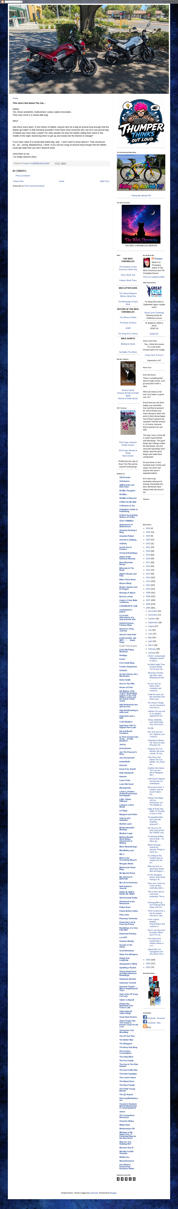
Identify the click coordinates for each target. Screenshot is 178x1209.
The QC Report (126, 1095)
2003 (148, 963)
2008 (148, 596)
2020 (148, 551)
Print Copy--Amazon (128, 442)
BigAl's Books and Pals (128, 575)
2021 (148, 547)
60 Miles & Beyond (127, 498)
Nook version (128, 456)
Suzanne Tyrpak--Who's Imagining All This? (128, 988)
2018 (148, 559)
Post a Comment (23, 176)
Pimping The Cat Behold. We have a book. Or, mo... (156, 751)
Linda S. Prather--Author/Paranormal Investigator (128, 794)
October (151, 619)
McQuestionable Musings (126, 829)
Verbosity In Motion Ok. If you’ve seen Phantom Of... (156, 742)
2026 (148, 528)
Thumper (158, 259)
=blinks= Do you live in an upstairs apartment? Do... (156, 713)
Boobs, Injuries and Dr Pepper (128, 588)
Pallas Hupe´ (125, 907)
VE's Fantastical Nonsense (126, 1116)
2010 (148, 589)
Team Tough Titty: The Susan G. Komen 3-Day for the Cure (128, 1024)
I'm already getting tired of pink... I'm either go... (156, 838)
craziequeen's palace (125, 611)
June (150, 634)
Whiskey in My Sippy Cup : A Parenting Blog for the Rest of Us (127, 1135)
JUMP (128, 328)
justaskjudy (124, 762)
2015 (148, 570)
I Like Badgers (126, 722)
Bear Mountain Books (126, 563)
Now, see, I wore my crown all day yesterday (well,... (156, 885)
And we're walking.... (128, 540)
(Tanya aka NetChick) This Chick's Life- (126, 1006)
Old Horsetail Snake (128, 898)
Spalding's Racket (127, 968)
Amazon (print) (128, 390)
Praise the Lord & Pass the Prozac (127, 923)
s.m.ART (123, 937)
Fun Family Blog (126, 663)
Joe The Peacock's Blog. (128, 753)
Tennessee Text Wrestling (126, 1031)
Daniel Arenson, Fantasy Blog (126, 624)
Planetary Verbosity (128, 918)
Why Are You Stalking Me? (125, 1143)
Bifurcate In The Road (126, 569)
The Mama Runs (126, 1081)
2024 (148, 536)
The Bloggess (125, 1044)
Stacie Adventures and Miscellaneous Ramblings (128, 973)
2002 (148, 967)
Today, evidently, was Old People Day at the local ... (156, 722)
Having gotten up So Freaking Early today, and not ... (156, 904)
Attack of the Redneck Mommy (127, 558)
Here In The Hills (126, 684)
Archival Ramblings (128, 553)
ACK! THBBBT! (126, 521)
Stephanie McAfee (127, 979)
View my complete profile (154, 277)
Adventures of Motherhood (125, 526)
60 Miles (123, 494)
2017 (148, 562)
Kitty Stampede (126, 773)
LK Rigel (123, 811)
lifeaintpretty (125, 788)
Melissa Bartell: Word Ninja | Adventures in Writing (126, 840)
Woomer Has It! (126, 1148)
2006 (148, 604)
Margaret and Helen (128, 814)
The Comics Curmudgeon (125, 1052)
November (153, 615)
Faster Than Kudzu (128, 646)
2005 (148, 608)
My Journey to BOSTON (125, 878)
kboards (123, 765)
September (153, 622)
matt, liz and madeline (124, 819)
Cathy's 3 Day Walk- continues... (128, 601)
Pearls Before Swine (128, 911)
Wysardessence (126, 1161)
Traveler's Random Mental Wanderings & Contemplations (128, 1106)
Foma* (122, 659)
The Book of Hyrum (128, 323)
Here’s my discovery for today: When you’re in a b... (156, 932)
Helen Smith (125, 680)
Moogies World (126, 864)
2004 (148, 960)
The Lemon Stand (127, 1078)
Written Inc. (124, 1157)
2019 (148, 555)
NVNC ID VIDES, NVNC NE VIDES (127, 893)
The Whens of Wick (128, 317)
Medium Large (125, 833)
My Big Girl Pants (127, 873)
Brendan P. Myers (127, 593)
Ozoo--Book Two (128, 275)
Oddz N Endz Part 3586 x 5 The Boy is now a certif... (156, 811)
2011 (148, 585)
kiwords (123, 777)
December (153, 611)
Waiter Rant (124, 1125)
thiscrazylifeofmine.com (128, 1099)
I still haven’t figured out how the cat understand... (156, 781)
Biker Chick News (127, 580)
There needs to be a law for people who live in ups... (156, 913)
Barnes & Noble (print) (128, 398)
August (151, 626)
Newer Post (18, 181)
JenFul (122, 745)
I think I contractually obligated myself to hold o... (156, 658)
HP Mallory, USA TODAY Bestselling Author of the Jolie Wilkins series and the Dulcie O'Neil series (128, 696)
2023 (148, 540)
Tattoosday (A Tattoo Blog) (125, 1012)
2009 (148, 593)
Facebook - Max (154, 1023)
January (152, 653)
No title (151, 728)
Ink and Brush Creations (125, 732)
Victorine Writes (126, 1121)
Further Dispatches (128, 667)
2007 (148, 600)
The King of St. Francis (128, 334)
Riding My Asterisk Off (141, 196)
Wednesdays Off (127, 1129)
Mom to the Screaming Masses (128, 859)
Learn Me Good (126, 784)
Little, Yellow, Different (125, 800)
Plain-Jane (124, 915)
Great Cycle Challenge (154, 313)
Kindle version (128, 445)
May (150, 638)
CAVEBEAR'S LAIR (128, 606)
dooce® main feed (127, 634)
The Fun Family (126, 1061)
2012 (148, 581)
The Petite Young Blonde (127, 1090)
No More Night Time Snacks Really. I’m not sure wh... (156, 666)
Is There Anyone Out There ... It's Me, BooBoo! (128, 739)
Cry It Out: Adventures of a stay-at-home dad (127, 617)
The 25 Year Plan (127, 1036)
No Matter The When (128, 352)
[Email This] (56, 163)
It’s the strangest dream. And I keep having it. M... (156, 877)
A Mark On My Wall (127, 502)
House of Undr (126, 687)
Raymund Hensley (127, 934)
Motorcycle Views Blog (127, 868)
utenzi (122, 1112)
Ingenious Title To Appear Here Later (127, 726)
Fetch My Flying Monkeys (126, 651)
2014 (148, 574)
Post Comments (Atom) (34, 186)
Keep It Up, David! (127, 769)
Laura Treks (124, 780)
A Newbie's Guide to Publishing (128, 510)
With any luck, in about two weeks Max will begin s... (156, 868)
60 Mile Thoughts (127, 491)
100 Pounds (124, 477)
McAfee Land (125, 824)
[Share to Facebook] (63, 163)
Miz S (121, 854)
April (150, 641)
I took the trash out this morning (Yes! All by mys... (156, 696)
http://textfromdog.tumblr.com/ (128, 711)
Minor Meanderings (128, 847)
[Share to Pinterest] (65, 163)
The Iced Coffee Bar (128, 1070)
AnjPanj (123, 544)
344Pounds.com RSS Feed (126, 486)
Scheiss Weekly (126, 941)
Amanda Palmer (126, 536)
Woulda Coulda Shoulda (126, 1152)
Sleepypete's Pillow (128, 964)
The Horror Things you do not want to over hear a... (156, 705)
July (150, 630)
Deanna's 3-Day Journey (126, 630)
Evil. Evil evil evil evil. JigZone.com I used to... (156, 734)
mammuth (94, 1193)
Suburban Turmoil (127, 983)
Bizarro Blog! (125, 583)
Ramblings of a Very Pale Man (128, 929)
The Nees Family (127, 1085)
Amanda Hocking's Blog (128, 531)
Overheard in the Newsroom (127, 903)
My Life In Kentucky (128, 883)
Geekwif (123, 670)
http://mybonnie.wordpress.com (128, 706)
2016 (148, 566)
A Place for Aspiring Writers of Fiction (128, 516)
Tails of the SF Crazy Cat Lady (128, 995)
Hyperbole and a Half (127, 717)
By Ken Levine (126, 597)
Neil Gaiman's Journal (125, 887)
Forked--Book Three (128, 280)
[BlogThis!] (58, 163)
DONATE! (154, 334)
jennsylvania (125, 748)
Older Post (104, 181)
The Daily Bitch (126, 1057)
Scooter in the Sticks (125, 946)
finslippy (123, 655)
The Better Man (126, 1040)
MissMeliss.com (126, 850)
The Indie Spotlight (128, 1074)
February (152, 649)
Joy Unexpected (126, 758)
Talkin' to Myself (126, 1000)
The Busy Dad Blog (128, 1047)
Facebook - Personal (156, 1018)
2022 (148, 544)
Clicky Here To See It (154, 355)
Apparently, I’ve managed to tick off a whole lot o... (156, 951)
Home (61, 181)
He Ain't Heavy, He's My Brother (128, 675)
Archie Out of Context (125, 548)
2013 (148, 577)
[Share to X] (60, 163)
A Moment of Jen (127, 506)
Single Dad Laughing (124, 959)
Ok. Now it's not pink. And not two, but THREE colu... (156, 830)
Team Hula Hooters (128, 1017)
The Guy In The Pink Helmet (128, 1065)
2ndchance (124, 481)
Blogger (113, 1193)
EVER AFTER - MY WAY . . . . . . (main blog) (127, 640)
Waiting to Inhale (128, 344)
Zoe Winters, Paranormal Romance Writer (126, 1167)
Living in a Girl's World (126, 806)
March (151, 645)
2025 (148, 532)
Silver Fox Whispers (128, 954)
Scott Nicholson (126, 951)
